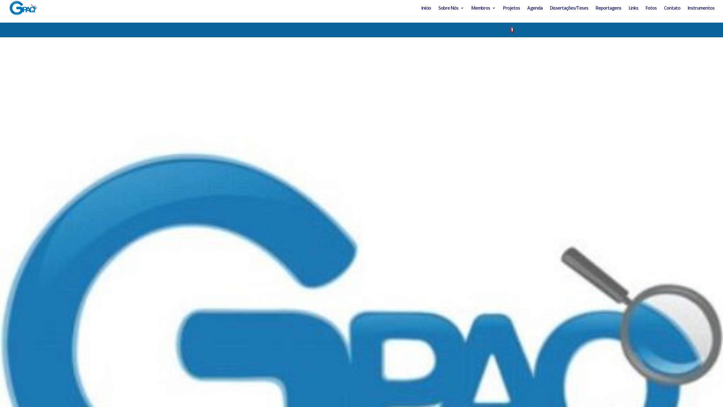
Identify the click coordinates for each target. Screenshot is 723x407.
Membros (480, 8)
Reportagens (608, 8)
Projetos (511, 8)
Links (633, 8)
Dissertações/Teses (569, 8)
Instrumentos (701, 8)
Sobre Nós (448, 8)
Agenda (535, 8)
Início (426, 8)
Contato (672, 8)
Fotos (651, 8)
